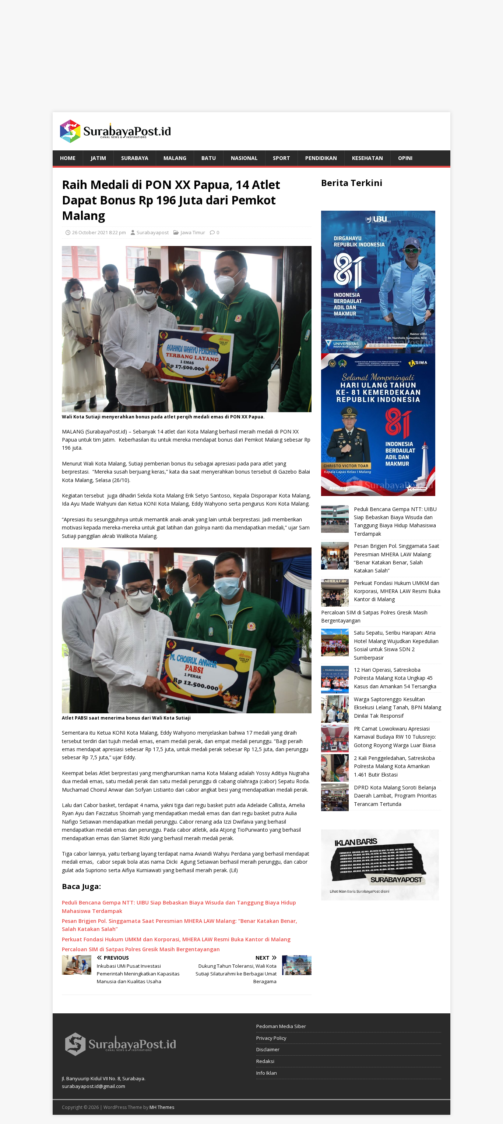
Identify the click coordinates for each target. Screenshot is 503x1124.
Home (67, 157)
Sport (281, 157)
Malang (174, 157)
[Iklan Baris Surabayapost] (380, 896)
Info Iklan (266, 1073)
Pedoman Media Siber (281, 1026)
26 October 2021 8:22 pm (99, 232)
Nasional (244, 157)
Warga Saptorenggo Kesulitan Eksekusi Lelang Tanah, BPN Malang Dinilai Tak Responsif (397, 707)
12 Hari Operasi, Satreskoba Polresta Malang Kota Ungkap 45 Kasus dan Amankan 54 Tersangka (395, 678)
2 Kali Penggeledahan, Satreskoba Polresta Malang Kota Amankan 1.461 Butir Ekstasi (394, 766)
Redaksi (265, 1061)
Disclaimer (267, 1049)
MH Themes (162, 1107)
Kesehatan (367, 157)
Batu (208, 157)
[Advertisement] (251, 51)
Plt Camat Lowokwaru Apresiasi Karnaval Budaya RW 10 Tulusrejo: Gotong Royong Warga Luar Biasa (395, 737)
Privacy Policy (271, 1038)
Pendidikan (321, 157)
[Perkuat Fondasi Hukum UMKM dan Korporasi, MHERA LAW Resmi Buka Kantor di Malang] (335, 593)
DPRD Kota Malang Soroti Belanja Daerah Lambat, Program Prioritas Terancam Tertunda (395, 795)
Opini (405, 157)
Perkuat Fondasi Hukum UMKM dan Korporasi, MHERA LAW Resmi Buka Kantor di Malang (397, 591)
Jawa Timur (193, 232)
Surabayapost (153, 232)
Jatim (98, 157)
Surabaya (134, 157)
